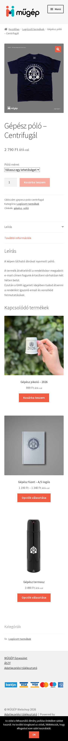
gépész (18, 208)
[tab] (34, 227)
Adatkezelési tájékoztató (20, 668)
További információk (17, 238)
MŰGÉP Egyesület (15, 658)
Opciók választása (34, 497)
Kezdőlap (14, 29)
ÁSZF (7, 663)
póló (26, 208)
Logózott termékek (33, 29)
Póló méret (11, 164)
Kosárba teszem (35, 182)
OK (34, 734)
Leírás (8, 227)
